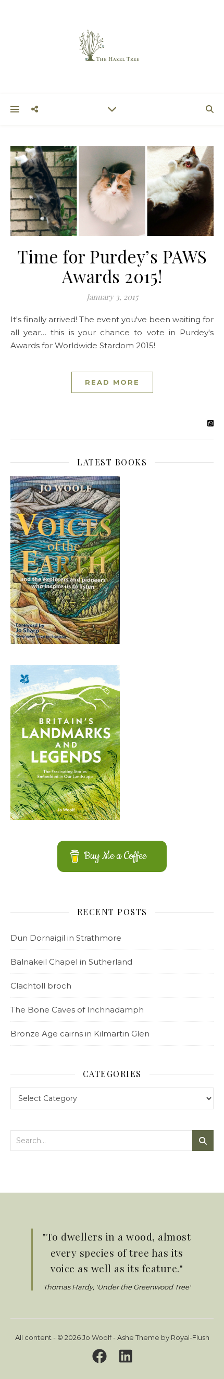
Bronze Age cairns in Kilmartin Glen (80, 1034)
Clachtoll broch (40, 986)
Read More (112, 382)
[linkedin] (125, 1356)
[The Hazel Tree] (112, 46)
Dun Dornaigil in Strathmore (65, 938)
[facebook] (101, 1356)
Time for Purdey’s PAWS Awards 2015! (112, 266)
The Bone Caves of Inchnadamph (77, 1010)
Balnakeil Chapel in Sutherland (71, 962)
